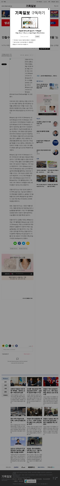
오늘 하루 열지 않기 (44, 48)
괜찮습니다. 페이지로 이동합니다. (20, 44)
